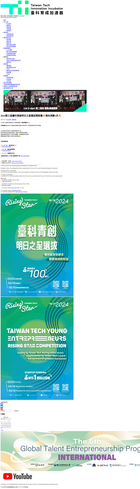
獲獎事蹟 (8, 65)
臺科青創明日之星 (11, 67)
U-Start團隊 (9, 50)
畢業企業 (8, 43)
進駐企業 (8, 41)
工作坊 (8, 74)
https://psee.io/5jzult (6, 146)
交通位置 (8, 29)
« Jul (2, 430)
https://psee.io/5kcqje (17, 161)
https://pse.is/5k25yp (25, 155)
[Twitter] (70, 406)
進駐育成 (6, 32)
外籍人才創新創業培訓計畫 (13, 60)
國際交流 (8, 62)
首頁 (5, 20)
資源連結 (6, 75)
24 (1, 427)
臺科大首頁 (3, 16)
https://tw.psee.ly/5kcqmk (17, 163)
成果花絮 (6, 64)
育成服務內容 (9, 36)
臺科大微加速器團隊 (11, 51)
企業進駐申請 (9, 34)
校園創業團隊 (7, 48)
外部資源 (8, 79)
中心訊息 (8, 119)
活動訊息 (14, 119)
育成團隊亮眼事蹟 (11, 55)
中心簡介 (8, 23)
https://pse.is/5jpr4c (6, 150)
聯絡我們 (16, 16)
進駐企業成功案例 (11, 44)
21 (7, 425)
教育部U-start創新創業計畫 (10, 86)
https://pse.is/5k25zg (16, 190)
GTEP (7, 68)
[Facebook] (70, 404)
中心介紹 (6, 21)
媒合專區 (8, 39)
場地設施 (8, 27)
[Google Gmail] (70, 409)
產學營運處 (10, 16)
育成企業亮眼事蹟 (11, 46)
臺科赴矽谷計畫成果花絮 (12, 70)
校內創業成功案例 (11, 53)
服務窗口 (8, 25)
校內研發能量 (9, 77)
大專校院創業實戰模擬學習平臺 (12, 84)
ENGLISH (21, 16)
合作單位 (8, 81)
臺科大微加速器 (8, 82)
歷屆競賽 (8, 72)
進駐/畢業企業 (7, 37)
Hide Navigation (13, 17)
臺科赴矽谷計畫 (10, 58)
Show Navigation (5, 17)
